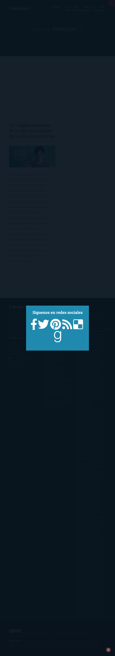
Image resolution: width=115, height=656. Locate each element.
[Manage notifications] (108, 650)
